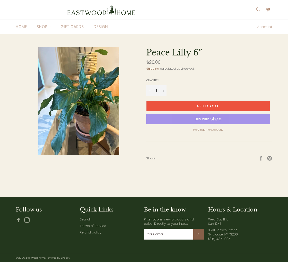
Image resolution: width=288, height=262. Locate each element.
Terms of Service (93, 226)
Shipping (152, 68)
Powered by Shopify (58, 258)
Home (21, 26)
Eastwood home (35, 258)
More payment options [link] (208, 130)
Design (101, 26)
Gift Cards (72, 26)
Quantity (152, 80)
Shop (43, 26)
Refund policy (90, 232)
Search (85, 219)
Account (264, 26)
